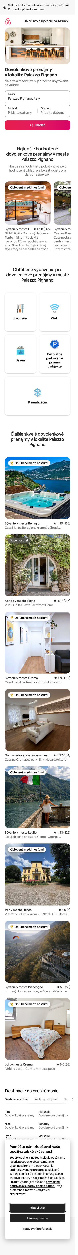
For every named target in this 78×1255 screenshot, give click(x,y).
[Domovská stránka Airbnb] (8, 21)
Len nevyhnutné (37, 1218)
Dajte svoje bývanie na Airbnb (46, 21)
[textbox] (21, 112)
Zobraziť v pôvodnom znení (26, 9)
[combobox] (37, 98)
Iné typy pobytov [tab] (45, 1099)
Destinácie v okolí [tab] (16, 1099)
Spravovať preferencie (37, 1229)
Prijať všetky (37, 1208)
